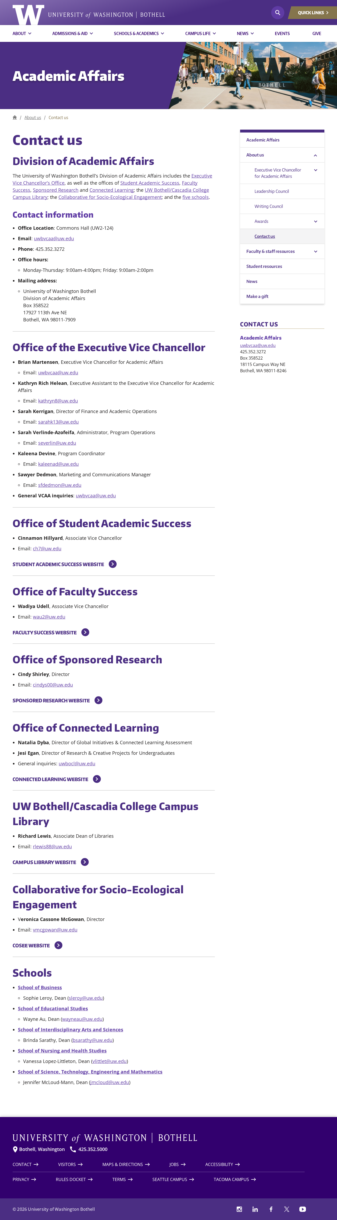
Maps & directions (122, 1164)
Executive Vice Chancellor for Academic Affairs (278, 173)
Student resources (264, 266)
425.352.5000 (92, 1149)
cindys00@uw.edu (53, 685)
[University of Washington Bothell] (89, 15)
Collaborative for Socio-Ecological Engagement (110, 197)
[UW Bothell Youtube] (302, 1209)
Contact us (265, 236)
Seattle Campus (169, 1179)
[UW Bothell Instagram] (239, 1209)
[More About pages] (30, 33)
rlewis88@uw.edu (52, 846)
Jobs (174, 1164)
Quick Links (311, 12)
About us (32, 117)
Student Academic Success (149, 183)
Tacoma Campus (231, 1179)
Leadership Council (272, 191)
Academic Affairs (69, 75)
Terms (119, 1179)
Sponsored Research (55, 190)
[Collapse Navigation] (315, 155)
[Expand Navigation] (315, 251)
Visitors (67, 1164)
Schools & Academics (136, 33)
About (19, 33)
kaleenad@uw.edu (58, 464)
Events (282, 33)
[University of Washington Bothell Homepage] (159, 1138)
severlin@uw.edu (57, 443)
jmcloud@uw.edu (109, 1082)
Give (317, 33)
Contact (22, 1164)
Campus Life (198, 33)
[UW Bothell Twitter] (286, 1209)
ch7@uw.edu (47, 548)
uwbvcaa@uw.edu (54, 238)
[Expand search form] (277, 12)
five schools (195, 197)
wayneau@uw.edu (82, 1019)
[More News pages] (252, 33)
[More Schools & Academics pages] (162, 33)
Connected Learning (112, 190)
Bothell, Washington (42, 1149)
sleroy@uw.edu (86, 998)
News (243, 33)
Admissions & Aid (70, 33)
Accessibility (219, 1164)
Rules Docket (71, 1179)
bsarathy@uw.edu (92, 1040)
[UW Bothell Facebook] (270, 1209)
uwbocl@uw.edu (77, 763)
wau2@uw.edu (49, 617)
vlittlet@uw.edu (109, 1061)
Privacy (21, 1179)
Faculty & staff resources (270, 251)
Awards (261, 221)
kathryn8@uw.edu (58, 401)
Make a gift (257, 296)
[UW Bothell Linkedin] (255, 1209)
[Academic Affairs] (15, 117)
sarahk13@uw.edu (58, 422)
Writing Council (269, 206)
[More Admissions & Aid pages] (91, 33)
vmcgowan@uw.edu (55, 930)
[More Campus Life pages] (214, 33)
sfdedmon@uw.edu (59, 485)
